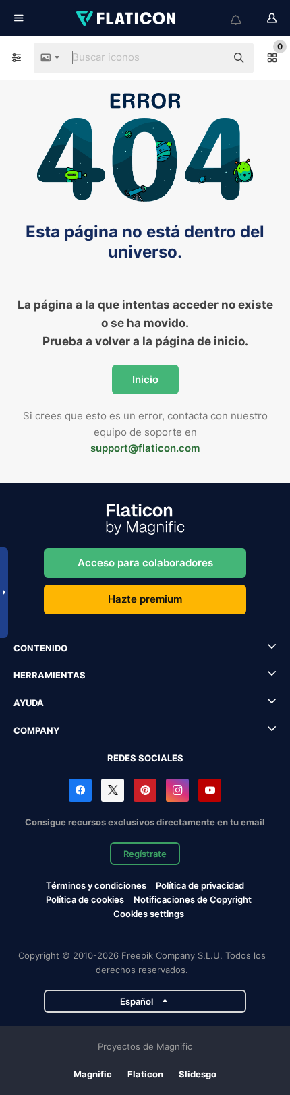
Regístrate (145, 853)
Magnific (93, 1074)
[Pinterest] (145, 790)
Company (36, 730)
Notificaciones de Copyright (193, 899)
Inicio (145, 379)
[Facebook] (80, 790)
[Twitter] (112, 790)
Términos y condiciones (96, 885)
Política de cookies (85, 899)
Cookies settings (148, 914)
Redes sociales (145, 757)
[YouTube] (209, 790)
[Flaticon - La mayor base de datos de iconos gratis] (126, 18)
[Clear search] (209, 58)
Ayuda (28, 702)
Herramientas (49, 675)
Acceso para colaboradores (145, 562)
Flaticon (145, 1074)
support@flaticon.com (145, 448)
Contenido (40, 648)
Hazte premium (145, 599)
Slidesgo (197, 1074)
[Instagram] (177, 790)
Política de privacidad (200, 885)
